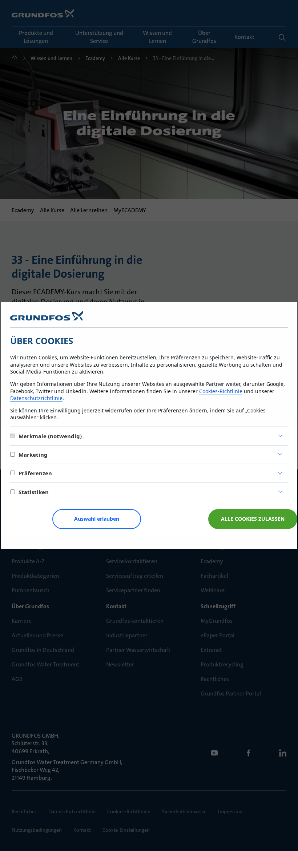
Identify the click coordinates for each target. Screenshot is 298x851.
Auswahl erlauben (96, 518)
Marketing (33, 454)
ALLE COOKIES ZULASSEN (253, 518)
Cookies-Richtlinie (220, 391)
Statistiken (34, 492)
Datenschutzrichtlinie (36, 398)
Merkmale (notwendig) (50, 436)
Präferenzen (35, 473)
